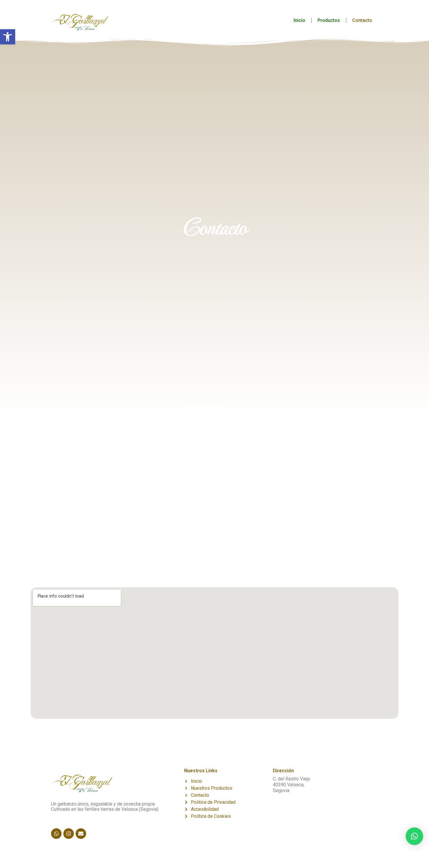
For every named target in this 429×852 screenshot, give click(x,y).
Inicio (299, 20)
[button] (7, 36)
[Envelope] (81, 833)
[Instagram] (68, 833)
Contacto (362, 20)
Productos (329, 20)
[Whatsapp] (56, 833)
